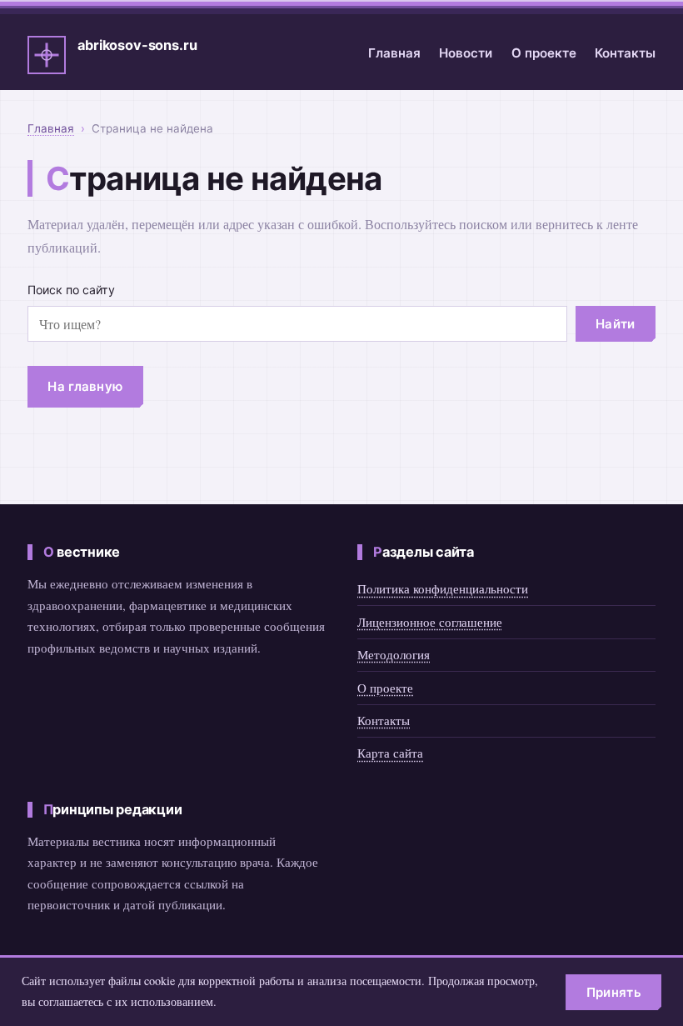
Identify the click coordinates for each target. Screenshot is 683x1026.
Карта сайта (390, 752)
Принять (613, 992)
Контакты (625, 53)
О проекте (543, 53)
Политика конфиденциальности (442, 588)
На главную (84, 386)
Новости (465, 53)
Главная (394, 53)
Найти (616, 324)
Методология (393, 654)
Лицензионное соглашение (429, 621)
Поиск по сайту (71, 290)
